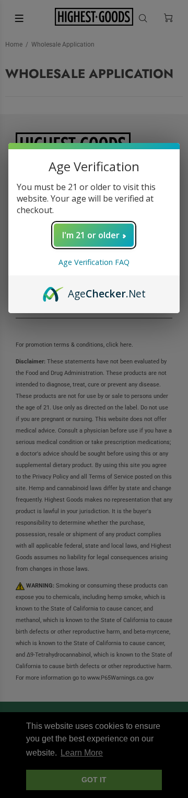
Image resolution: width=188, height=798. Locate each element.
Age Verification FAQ (94, 262)
